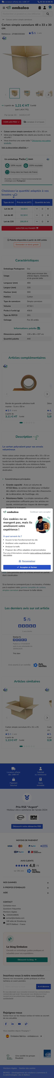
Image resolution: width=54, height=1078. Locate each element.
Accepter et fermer (28, 567)
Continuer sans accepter (40, 512)
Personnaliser (28, 561)
